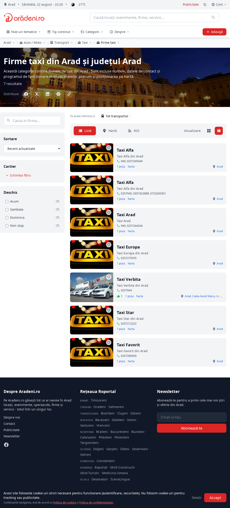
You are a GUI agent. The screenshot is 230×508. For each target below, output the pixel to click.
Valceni (85, 454)
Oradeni (99, 407)
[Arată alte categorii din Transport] (71, 42)
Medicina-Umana (115, 473)
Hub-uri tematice (24, 32)
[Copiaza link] (69, 94)
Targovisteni (89, 442)
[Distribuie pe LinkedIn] (48, 94)
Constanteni (106, 461)
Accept (215, 497)
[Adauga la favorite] (108, 147)
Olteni (124, 449)
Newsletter (12, 436)
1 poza (121, 166)
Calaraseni (88, 437)
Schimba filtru (20, 175)
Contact (9, 423)
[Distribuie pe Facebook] (26, 94)
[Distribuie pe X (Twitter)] (37, 94)
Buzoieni (137, 432)
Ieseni (131, 420)
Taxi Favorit (128, 344)
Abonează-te (191, 428)
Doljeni (98, 449)
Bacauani (102, 420)
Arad (7, 42)
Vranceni (103, 425)
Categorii (92, 32)
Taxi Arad (126, 214)
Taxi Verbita (129, 279)
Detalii (196, 497)
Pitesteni (105, 437)
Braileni (102, 432)
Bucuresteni (120, 432)
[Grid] (209, 131)
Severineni (140, 449)
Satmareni (116, 407)
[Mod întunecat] (205, 4)
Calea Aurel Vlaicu (203, 296)
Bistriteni (108, 413)
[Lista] (219, 131)
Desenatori (99, 479)
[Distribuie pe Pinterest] (58, 94)
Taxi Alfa (125, 150)
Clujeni (122, 413)
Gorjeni (111, 449)
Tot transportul (117, 116)
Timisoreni (99, 400)
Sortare (10, 138)
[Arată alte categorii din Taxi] (90, 42)
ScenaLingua (120, 479)
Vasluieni (87, 425)
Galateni (118, 420)
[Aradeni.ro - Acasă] (24, 17)
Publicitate (191, 4)
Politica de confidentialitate (96, 502)
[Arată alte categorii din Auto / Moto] (44, 42)
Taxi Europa (128, 247)
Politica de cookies (65, 502)
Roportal (101, 467)
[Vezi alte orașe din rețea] (13, 42)
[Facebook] (6, 444)
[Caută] (213, 17)
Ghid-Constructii (122, 467)
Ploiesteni (122, 437)
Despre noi (12, 417)
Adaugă (217, 32)
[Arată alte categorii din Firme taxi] (118, 42)
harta (131, 166)
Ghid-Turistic (89, 473)
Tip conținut (61, 32)
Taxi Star (125, 312)
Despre (120, 32)
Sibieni (135, 413)
